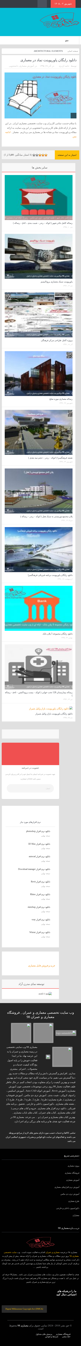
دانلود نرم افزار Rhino (40, 894)
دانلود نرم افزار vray (41, 919)
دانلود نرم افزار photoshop (38, 831)
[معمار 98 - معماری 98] (40, 1242)
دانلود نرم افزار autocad (39, 856)
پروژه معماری (73, 1166)
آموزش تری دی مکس (69, 1194)
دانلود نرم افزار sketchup (39, 907)
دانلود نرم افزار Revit (40, 881)
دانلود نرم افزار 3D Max (39, 844)
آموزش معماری (26, 66)
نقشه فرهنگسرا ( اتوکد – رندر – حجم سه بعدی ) (50, 458)
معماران (76, 1215)
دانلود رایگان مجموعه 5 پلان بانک (58, 633)
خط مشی (66, 1336)
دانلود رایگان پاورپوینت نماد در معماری (48, 60)
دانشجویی (13, 66)
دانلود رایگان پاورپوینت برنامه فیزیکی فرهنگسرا (50, 575)
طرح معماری (73, 1201)
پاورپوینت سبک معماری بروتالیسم (57, 281)
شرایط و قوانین (51, 1336)
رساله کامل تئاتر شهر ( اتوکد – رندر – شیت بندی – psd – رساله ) (43, 223)
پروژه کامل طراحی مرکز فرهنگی (57, 340)
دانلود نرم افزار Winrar (39, 932)
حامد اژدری (64, 66)
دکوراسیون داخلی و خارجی (67, 1208)
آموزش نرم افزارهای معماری (66, 1187)
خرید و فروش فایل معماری (41, 965)
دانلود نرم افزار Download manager (34, 869)
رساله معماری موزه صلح (61, 399)
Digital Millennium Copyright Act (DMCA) (24, 1309)
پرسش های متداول (44, 1334)
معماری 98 (23, 1325)
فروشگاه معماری (72, 1173)
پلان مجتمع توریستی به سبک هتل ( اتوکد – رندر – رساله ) (46, 516)
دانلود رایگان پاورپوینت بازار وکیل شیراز (54, 713)
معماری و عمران (53, 1252)
